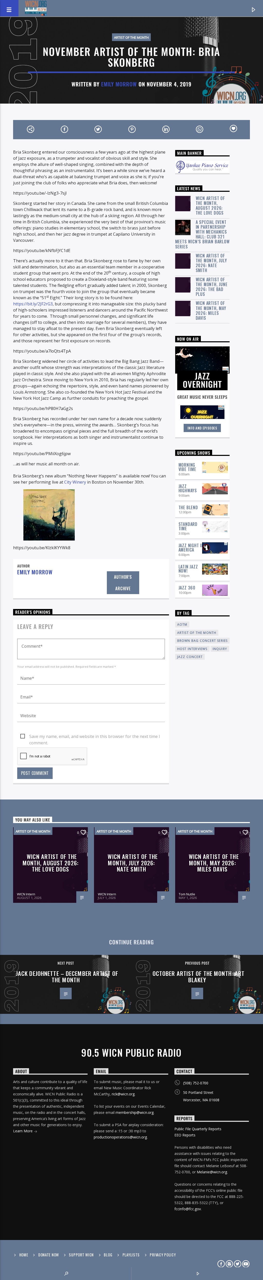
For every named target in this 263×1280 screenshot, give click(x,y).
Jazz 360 (187, 588)
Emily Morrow (119, 84)
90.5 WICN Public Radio (131, 1052)
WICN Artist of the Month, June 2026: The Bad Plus (212, 287)
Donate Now (48, 1254)
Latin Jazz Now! (188, 569)
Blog (108, 1254)
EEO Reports (184, 1135)
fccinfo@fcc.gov (187, 1208)
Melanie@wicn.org (212, 1171)
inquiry (220, 649)
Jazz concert (190, 657)
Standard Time (188, 526)
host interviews (192, 649)
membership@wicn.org (135, 1112)
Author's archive (123, 583)
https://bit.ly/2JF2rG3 (33, 304)
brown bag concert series (202, 640)
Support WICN (81, 1254)
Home (23, 1254)
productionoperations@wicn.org (120, 1137)
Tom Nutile (187, 894)
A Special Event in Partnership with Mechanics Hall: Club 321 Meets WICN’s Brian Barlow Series (202, 234)
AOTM (182, 624)
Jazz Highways (188, 488)
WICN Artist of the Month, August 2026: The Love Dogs (210, 206)
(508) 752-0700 (195, 1083)
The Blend (188, 507)
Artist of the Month (131, 37)
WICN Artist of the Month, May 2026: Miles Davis (211, 311)
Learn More (23, 1130)
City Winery (75, 482)
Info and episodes (202, 428)
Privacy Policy (163, 1254)
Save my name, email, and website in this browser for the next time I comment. (94, 737)
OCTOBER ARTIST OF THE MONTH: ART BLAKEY (199, 976)
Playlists (131, 1254)
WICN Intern (26, 894)
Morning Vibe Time (187, 467)
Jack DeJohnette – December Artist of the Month (67, 976)
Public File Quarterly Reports (197, 1128)
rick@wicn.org (123, 1094)
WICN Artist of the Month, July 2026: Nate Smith (211, 263)
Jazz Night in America (191, 547)
